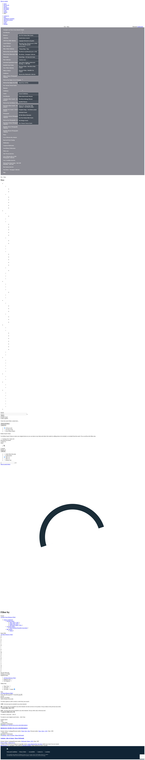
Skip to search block (5, 464)
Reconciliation (22, 46)
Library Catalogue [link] (8, 619)
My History (6, 8)
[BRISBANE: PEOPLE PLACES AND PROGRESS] (14, 725)
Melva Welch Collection (8, 48)
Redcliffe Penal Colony (8, 65)
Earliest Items (9, 455)
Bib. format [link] (9, 629)
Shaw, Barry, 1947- (43, 731)
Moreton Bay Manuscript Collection (11, 54)
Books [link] (11, 630)
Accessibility (32, 751)
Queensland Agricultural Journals (11, 62)
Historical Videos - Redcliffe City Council (26, 71)
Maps (12, 202)
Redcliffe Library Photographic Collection (10, 127)
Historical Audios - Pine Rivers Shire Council (20, 257)
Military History (7, 70)
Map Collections (7, 46)
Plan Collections (7, 59)
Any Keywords (9, 429)
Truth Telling (14, 208)
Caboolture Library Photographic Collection (11, 117)
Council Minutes (7, 43)
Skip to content (4, 1)
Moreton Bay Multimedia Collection (27, 74)
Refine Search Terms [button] (6, 433)
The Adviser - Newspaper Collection (27, 54)
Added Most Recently (10, 454)
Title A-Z (8, 457)
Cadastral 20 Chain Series (16, 227)
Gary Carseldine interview (9, 160)
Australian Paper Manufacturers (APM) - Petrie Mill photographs (28, 44)
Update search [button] (4, 719)
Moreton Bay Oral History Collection (11, 103)
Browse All (6, 5)
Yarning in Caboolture (15, 191)
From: (2, 694)
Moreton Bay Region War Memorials (11, 82)
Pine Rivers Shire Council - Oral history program (12, 106)
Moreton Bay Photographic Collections (12, 120)
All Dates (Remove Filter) (7, 693)
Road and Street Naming (9, 140)
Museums (5, 88)
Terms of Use (11, 742)
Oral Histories (6, 32)
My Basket (6, 9)
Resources (5, 35)
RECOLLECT (4, 745)
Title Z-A (8, 458)
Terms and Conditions (12, 751)
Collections (5, 38)
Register (6, 24)
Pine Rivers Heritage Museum (26, 99)
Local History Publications (9, 148)
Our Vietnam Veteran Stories (10, 85)
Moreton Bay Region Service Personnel (12, 80)
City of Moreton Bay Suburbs (10, 137)
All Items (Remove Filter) (10, 678)
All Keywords (8, 428)
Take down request (8, 20)
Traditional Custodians (9, 18)
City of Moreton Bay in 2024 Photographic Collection (9, 157)
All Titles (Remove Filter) (7, 634)
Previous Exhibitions (15, 311)
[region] (72, 654)
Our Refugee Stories (23, 120)
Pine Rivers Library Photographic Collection (11, 123)
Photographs (6, 113)
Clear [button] (2, 721)
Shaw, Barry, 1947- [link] (14, 622)
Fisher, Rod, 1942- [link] (14, 623)
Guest (138, 26)
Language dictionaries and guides (26, 40)
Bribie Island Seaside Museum (26, 96)
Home (5, 3)
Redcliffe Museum (23, 101)
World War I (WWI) (23, 82)
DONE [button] (2, 696)
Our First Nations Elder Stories (26, 35)
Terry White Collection (8, 68)
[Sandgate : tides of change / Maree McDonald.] (12, 735)
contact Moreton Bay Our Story (34, 744)
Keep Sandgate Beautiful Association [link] (18, 628)
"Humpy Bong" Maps (24, 49)
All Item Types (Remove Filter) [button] (8, 617)
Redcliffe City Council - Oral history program (11, 110)
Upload (5, 12)
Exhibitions (5, 73)
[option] (74, 428)
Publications (6, 142)
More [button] (5, 13)
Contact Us (6, 16)
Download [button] (6, 440)
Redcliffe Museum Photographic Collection (10, 131)
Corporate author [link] (11, 626)
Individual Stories (23, 112)
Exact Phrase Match (10, 431)
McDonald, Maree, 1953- (27, 741)
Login (5, 10)
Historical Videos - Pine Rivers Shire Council (27, 67)
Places (4, 134)
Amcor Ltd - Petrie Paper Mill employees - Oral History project (26, 106)
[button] (27, 414)
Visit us (5, 21)
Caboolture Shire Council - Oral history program (12, 99)
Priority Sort (8, 460)
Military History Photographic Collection (10, 77)
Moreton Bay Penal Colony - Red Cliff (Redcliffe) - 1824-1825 (12, 164)
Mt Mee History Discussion (25, 115)
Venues (4, 93)
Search (5, 6)
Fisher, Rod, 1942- (25, 731)
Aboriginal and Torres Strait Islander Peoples (13, 29)
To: (13, 694)
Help (5, 17)
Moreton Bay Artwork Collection (10, 51)
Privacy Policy (4, 742)
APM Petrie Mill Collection (9, 40)
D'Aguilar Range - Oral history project (28, 109)
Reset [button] (2, 415)
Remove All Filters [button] (5, 423)
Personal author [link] (10, 621)
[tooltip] (72, 436)
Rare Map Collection (15, 235)
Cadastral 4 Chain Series (16, 229)
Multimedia (6, 57)
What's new (6, 151)
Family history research (24, 38)
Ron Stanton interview (8, 167)
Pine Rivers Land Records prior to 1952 (28, 51)
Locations (47, 751)
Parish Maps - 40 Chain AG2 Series (27, 57)
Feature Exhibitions (23, 93)
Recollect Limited (26, 745)
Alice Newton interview (8, 153)
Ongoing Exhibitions (15, 308)
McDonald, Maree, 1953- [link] (16, 625)
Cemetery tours (22, 59)
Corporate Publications (8, 145)
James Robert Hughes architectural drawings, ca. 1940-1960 (27, 63)
